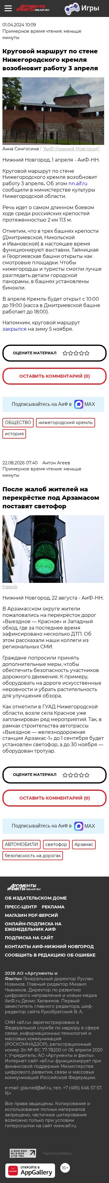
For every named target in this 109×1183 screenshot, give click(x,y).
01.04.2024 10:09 (19, 25)
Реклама (53, 907)
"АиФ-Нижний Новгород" (71, 149)
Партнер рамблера (57, 1153)
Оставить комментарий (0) (54, 376)
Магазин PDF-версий (31, 915)
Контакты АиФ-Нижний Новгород (49, 946)
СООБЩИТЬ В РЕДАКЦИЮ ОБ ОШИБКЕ (50, 955)
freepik (9, 587)
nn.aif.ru (78, 183)
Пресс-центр (21, 907)
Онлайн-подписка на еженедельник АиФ (33, 926)
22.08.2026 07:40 (20, 463)
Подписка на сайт (29, 938)
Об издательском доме (36, 898)
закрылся (14, 329)
